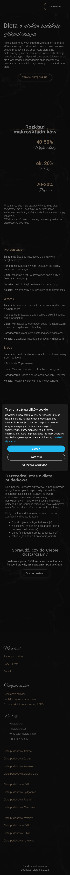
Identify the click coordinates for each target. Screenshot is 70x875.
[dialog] (35, 437)
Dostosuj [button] (36, 457)
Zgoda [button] (36, 448)
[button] (35, 465)
